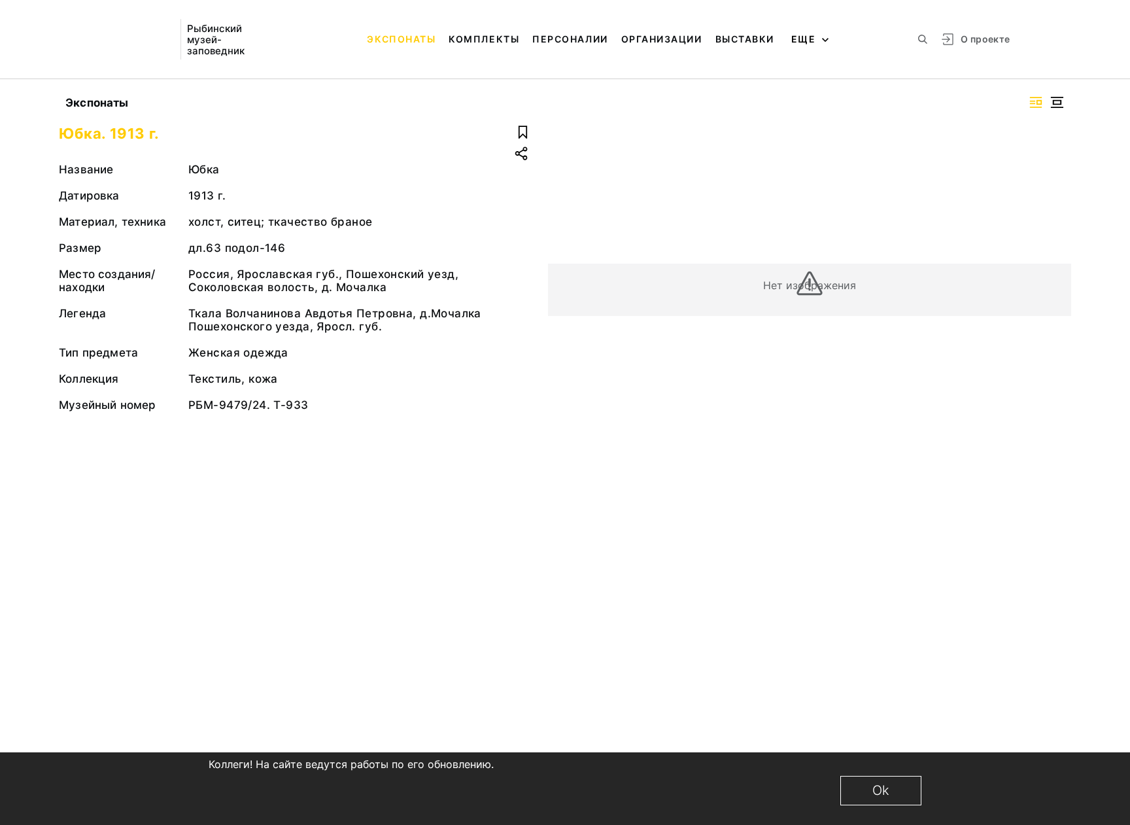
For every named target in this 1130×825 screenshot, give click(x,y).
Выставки (744, 38)
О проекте (985, 38)
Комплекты (484, 38)
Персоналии (570, 38)
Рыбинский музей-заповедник (216, 39)
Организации (661, 38)
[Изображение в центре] (1056, 102)
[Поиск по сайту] (922, 39)
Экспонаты (401, 38)
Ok (880, 790)
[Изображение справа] (1035, 102)
